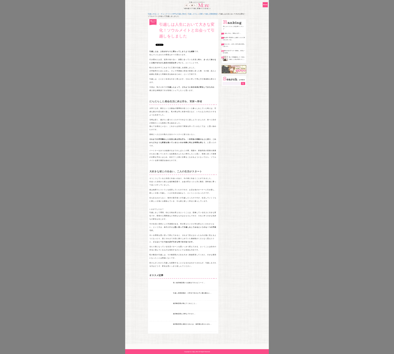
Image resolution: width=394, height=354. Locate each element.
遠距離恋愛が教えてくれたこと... (185, 303)
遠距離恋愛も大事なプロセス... (184, 314)
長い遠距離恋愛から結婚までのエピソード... (189, 283)
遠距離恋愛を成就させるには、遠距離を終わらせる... (192, 324)
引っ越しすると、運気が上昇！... (232, 33)
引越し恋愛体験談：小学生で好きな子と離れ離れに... (192, 293)
